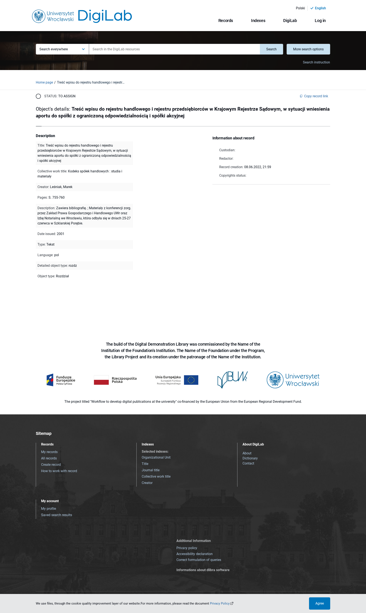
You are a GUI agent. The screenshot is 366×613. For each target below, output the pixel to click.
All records (49, 458)
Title (145, 464)
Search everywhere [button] (53, 49)
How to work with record (59, 471)
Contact (248, 463)
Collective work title (156, 476)
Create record (51, 465)
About (247, 453)
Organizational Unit (156, 457)
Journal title (150, 470)
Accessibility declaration (194, 554)
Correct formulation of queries (198, 560)
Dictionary (250, 458)
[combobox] (174, 49)
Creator (147, 483)
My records (49, 452)
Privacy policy (186, 548)
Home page (44, 82)
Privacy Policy (220, 603)
